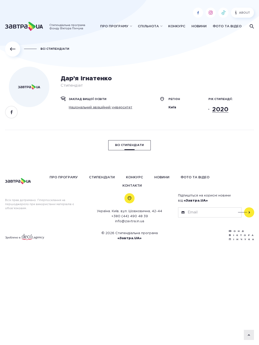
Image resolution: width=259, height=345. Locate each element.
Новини (199, 26)
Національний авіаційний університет (100, 107)
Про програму (114, 26)
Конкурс (176, 26)
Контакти (132, 185)
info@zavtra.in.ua (129, 221)
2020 (220, 109)
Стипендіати (102, 177)
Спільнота (148, 26)
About (244, 13)
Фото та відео (227, 26)
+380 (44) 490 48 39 (129, 216)
